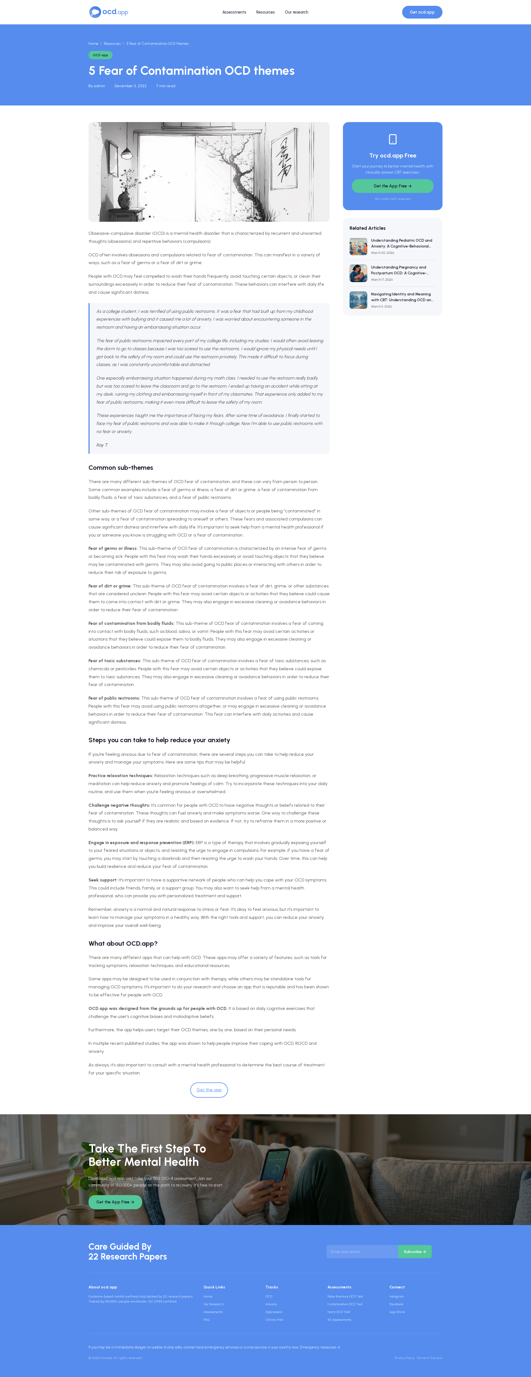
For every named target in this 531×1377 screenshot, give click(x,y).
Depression (274, 1312)
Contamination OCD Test (345, 1304)
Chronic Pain (274, 1320)
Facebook (396, 1304)
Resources (265, 12)
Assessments (234, 12)
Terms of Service (429, 1358)
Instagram (396, 1296)
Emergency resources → (320, 1347)
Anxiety (271, 1304)
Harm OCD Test (338, 1312)
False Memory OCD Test (345, 1296)
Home (93, 44)
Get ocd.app (422, 12)
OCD (269, 1296)
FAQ (206, 1320)
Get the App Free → (393, 186)
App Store (397, 1312)
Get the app (209, 1089)
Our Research (213, 1304)
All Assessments (339, 1320)
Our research (296, 12)
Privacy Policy (404, 1358)
